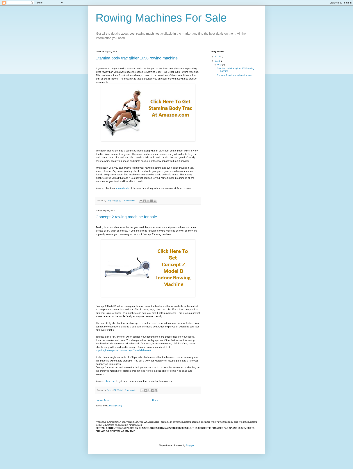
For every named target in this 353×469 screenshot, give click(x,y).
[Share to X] (148, 201)
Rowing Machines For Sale (161, 18)
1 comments (129, 201)
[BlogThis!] (144, 201)
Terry (109, 201)
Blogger (190, 445)
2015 (217, 56)
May (219, 64)
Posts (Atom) (115, 405)
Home (155, 400)
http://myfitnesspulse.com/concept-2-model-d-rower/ (123, 350)
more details (122, 188)
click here (110, 381)
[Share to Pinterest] (155, 201)
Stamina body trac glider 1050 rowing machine (137, 58)
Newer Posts (103, 400)
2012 (217, 61)
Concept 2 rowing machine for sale (126, 217)
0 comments (130, 390)
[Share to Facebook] (151, 201)
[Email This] (141, 201)
